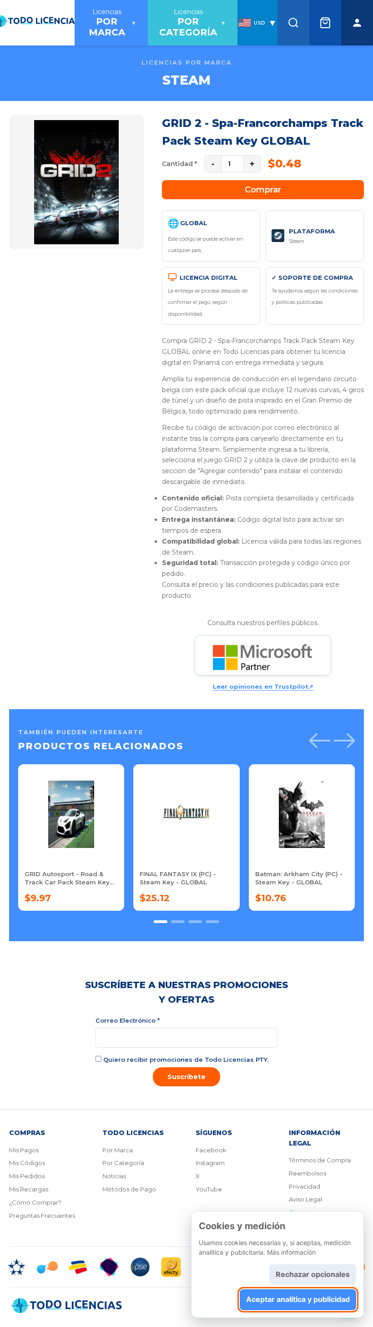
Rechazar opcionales (313, 1274)
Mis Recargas (28, 1189)
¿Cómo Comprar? (35, 1202)
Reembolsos (307, 1173)
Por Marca (117, 1150)
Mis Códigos (27, 1162)
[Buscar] (293, 22)
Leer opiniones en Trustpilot (263, 686)
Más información (291, 1252)
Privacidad (304, 1186)
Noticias (114, 1176)
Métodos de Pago (129, 1189)
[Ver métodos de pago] (186, 1267)
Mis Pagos (24, 1150)
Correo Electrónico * (128, 1020)
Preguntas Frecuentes (42, 1215)
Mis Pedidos (27, 1176)
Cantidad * (179, 164)
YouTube (209, 1189)
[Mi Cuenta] (357, 22)
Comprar (263, 190)
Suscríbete (186, 1077)
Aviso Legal (305, 1199)
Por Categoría (123, 1162)
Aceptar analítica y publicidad (298, 1299)
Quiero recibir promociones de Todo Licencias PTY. (184, 1059)
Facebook (211, 1150)
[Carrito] (325, 22)
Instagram (210, 1162)
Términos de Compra (320, 1160)
